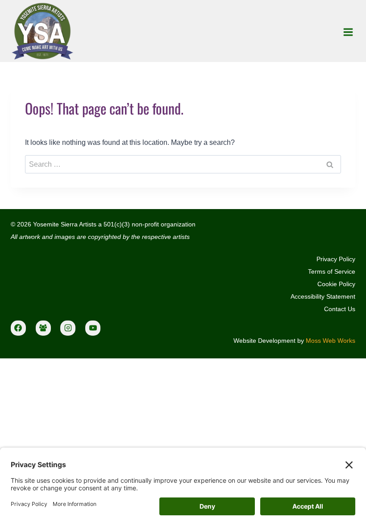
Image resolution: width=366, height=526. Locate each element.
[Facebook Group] (43, 328)
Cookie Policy (336, 284)
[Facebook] (18, 328)
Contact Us (339, 308)
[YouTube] (92, 328)
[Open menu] (348, 32)
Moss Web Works (330, 340)
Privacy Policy (335, 259)
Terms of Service (331, 271)
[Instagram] (67, 328)
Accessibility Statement (323, 296)
